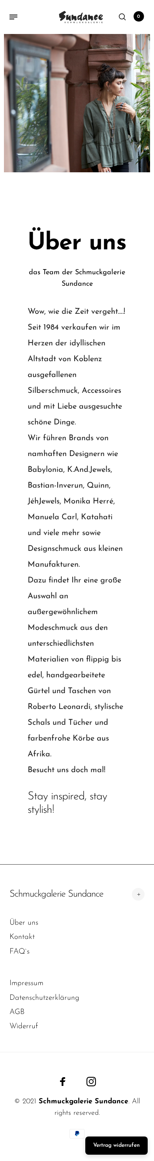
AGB (16, 1012)
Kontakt (22, 937)
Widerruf (23, 1026)
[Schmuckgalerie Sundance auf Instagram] (91, 1081)
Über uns (23, 923)
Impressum (26, 983)
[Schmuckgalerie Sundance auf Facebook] (63, 1081)
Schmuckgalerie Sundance (56, 894)
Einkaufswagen (138, 16)
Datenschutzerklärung (44, 998)
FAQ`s (19, 952)
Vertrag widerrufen (116, 1145)
